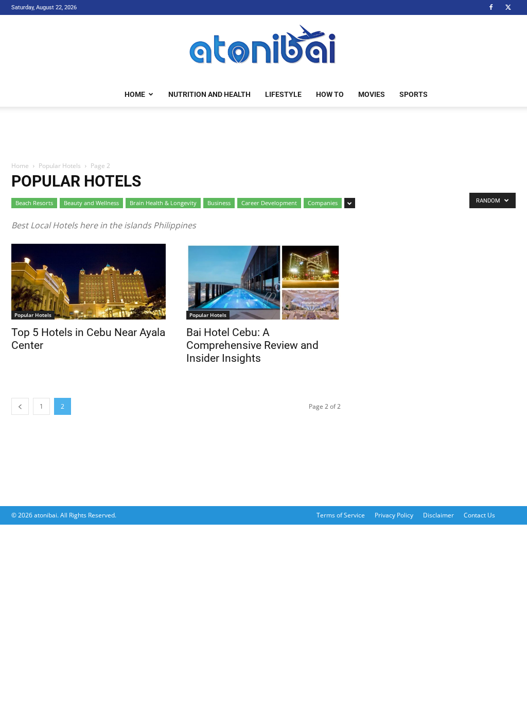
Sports (413, 94)
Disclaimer (438, 515)
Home (135, 94)
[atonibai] (263, 49)
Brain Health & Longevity (163, 203)
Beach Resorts (34, 203)
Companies (323, 203)
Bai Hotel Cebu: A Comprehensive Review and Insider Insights (252, 345)
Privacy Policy (394, 515)
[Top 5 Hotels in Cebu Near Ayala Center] (88, 282)
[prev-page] (20, 406)
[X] (508, 7)
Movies (371, 94)
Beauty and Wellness (91, 203)
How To (330, 94)
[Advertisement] (263, 134)
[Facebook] (491, 7)
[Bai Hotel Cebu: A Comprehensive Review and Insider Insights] (263, 282)
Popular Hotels (60, 165)
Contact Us (479, 515)
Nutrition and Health (209, 94)
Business (219, 203)
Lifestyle (283, 94)
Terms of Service (341, 515)
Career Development (269, 203)
